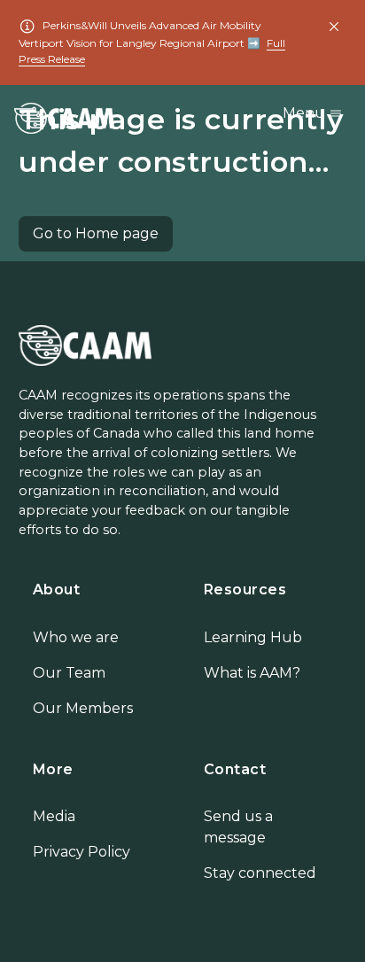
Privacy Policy (81, 851)
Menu (306, 113)
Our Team (69, 672)
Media (54, 816)
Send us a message (238, 827)
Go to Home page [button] (96, 233)
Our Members (83, 708)
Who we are (76, 637)
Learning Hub (253, 637)
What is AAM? (252, 672)
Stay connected (260, 873)
